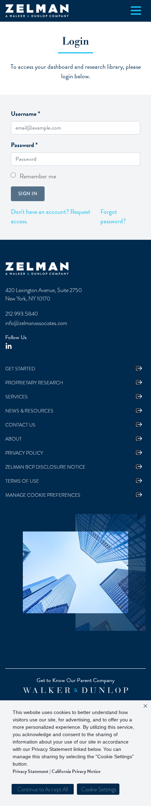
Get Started (20, 368)
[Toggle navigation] (136, 11)
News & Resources (29, 411)
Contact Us (20, 425)
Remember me (38, 176)
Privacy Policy (24, 453)
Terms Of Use (22, 481)
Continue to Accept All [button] (42, 789)
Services (16, 397)
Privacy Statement (30, 771)
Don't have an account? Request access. (50, 216)
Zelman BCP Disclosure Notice (45, 467)
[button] (98, 789)
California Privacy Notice (76, 771)
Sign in (27, 193)
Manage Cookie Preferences (42, 495)
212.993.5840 (21, 314)
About (13, 439)
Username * (25, 113)
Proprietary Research (34, 382)
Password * (24, 145)
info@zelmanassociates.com (36, 323)
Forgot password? (113, 216)
